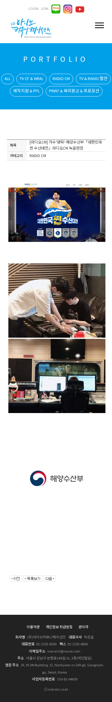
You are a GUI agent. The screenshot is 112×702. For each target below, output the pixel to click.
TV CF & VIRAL (31, 79)
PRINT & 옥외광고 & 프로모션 (74, 91)
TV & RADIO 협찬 (93, 79)
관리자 (83, 627)
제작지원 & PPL (26, 91)
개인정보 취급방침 (59, 627)
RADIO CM (61, 79)
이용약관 (33, 627)
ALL (7, 79)
